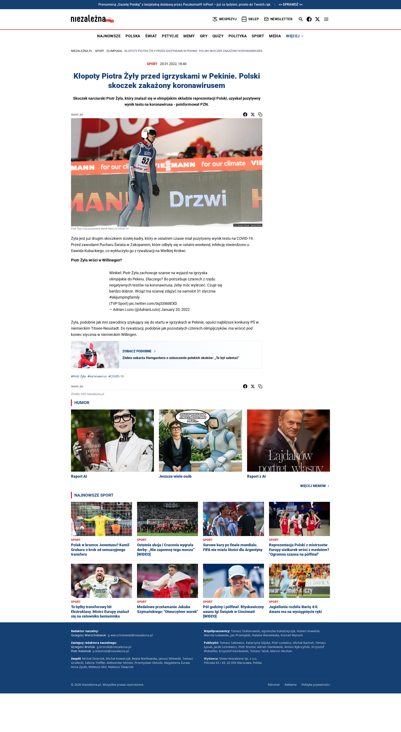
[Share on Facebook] (245, 114)
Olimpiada (114, 51)
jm (81, 114)
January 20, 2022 (175, 309)
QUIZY (217, 36)
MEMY (189, 36)
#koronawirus (97, 376)
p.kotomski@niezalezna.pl (111, 651)
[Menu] (326, 19)
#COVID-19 (116, 376)
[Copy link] (260, 114)
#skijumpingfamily (124, 297)
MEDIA (275, 36)
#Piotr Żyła (78, 376)
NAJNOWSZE (109, 36)
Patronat (274, 685)
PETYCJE (170, 36)
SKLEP (253, 19)
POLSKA (133, 36)
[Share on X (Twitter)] (253, 114)
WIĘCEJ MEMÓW (313, 486)
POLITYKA (237, 36)
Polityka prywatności (316, 685)
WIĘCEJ (292, 36)
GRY (203, 36)
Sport (99, 51)
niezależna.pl (82, 51)
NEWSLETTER (281, 19)
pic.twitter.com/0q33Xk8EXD (153, 303)
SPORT (258, 36)
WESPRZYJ (228, 19)
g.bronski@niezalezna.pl (114, 647)
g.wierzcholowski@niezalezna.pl (130, 635)
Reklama (291, 685)
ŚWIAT (151, 36)
